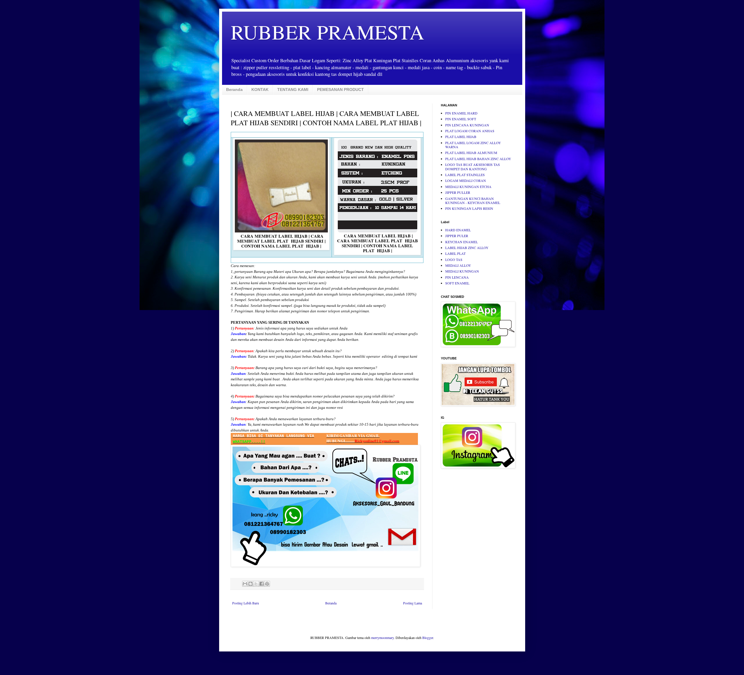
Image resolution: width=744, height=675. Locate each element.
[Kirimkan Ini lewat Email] (245, 584)
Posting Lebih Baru (245, 603)
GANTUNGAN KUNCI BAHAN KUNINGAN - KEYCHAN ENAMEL (472, 200)
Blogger (427, 637)
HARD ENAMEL (458, 230)
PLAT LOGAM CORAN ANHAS (469, 130)
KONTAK (260, 89)
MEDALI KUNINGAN (462, 271)
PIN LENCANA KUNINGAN (467, 125)
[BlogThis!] (250, 584)
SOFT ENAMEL (457, 283)
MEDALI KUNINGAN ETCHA (468, 186)
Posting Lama (412, 603)
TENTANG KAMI (292, 89)
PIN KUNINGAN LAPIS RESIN (469, 208)
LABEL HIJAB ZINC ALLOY (467, 247)
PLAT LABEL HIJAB (460, 136)
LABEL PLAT (455, 253)
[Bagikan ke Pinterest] (267, 584)
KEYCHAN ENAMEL (461, 241)
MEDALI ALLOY (458, 265)
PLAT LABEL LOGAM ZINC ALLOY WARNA (473, 144)
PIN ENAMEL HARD (461, 113)
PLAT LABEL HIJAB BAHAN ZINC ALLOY (478, 158)
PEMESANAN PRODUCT (340, 89)
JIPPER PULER (456, 235)
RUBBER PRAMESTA (327, 31)
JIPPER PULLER (457, 192)
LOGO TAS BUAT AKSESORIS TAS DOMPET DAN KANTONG (472, 166)
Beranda (234, 89)
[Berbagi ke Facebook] (261, 584)
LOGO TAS (453, 259)
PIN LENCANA (457, 277)
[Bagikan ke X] (256, 584)
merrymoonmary (382, 637)
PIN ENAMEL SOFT (460, 119)
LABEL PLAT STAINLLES (465, 174)
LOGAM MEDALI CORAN (465, 180)
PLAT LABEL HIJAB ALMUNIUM (471, 152)
